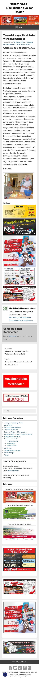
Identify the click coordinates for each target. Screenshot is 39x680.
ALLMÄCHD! (8, 425)
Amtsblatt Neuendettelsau (12, 427)
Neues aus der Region (11, 439)
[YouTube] (15, 668)
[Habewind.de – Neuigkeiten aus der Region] (19, 24)
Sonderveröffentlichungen (12, 450)
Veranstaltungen (9, 453)
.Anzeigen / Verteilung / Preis (13, 423)
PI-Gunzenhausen (12, 441)
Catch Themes (25, 677)
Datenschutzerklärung (25, 674)
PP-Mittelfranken (12, 446)
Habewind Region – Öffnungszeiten (15, 432)
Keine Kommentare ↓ (23, 44)
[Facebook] (10, 668)
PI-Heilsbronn (11, 443)
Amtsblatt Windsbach (11, 430)
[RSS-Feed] (20, 668)
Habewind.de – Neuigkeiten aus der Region (19, 8)
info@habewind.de (13, 471)
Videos (6, 455)
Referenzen (7, 448)
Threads (29, 668)
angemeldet (12, 336)
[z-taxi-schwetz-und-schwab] (19, 217)
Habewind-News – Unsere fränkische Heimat (18, 434)
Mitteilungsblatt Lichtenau (12, 436)
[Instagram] (25, 668)
